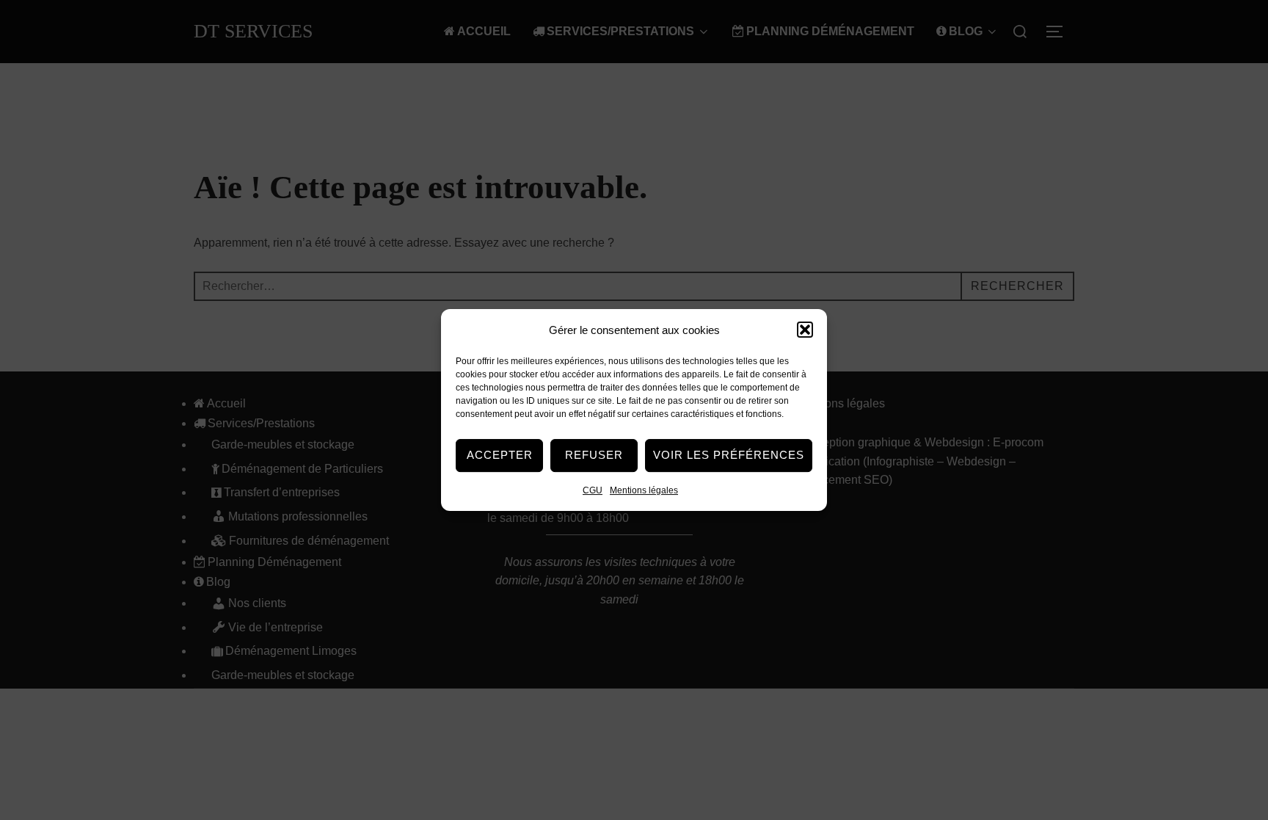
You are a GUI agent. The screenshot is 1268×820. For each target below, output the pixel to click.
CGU (592, 490)
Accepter (500, 455)
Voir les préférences (728, 455)
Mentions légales (644, 490)
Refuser (594, 455)
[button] (805, 329)
